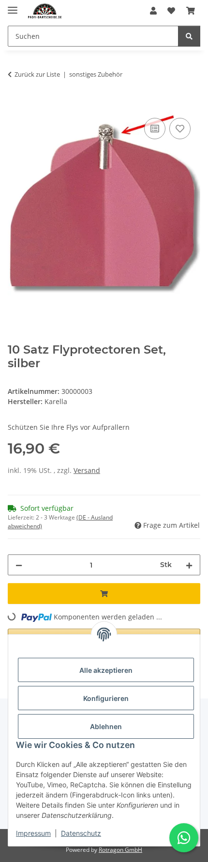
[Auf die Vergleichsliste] (154, 128)
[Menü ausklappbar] (12, 6)
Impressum (33, 833)
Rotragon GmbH (120, 850)
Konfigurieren (106, 698)
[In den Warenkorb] (15, 104)
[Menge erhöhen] (189, 565)
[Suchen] (189, 36)
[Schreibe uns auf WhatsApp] (183, 837)
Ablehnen (106, 726)
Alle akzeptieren (106, 670)
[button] (153, 10)
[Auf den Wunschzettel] (180, 128)
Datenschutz (81, 833)
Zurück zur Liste (37, 74)
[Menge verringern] (19, 565)
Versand (87, 470)
